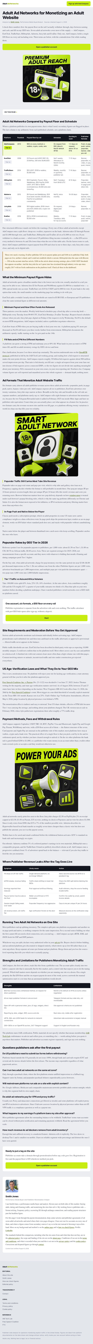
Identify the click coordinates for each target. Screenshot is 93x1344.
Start (46, 618)
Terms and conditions (10, 1303)
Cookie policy (7, 1309)
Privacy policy (7, 1306)
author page (48, 1227)
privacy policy (64, 1241)
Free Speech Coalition (21, 692)
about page (57, 1238)
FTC (4, 1325)
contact (41, 1244)
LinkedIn (9, 1230)
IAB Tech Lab (7, 1319)
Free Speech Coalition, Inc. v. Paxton (17, 682)
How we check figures (10, 1281)
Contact (5, 1294)
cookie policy (81, 1241)
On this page (10, 112)
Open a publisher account (46, 47)
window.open (74, 495)
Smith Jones (15, 22)
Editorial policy (7, 1284)
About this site (7, 1275)
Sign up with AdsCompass (79, 4)
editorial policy (14, 1238)
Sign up (8, 148)
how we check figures (66, 1227)
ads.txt (57, 942)
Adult (10, 4)
